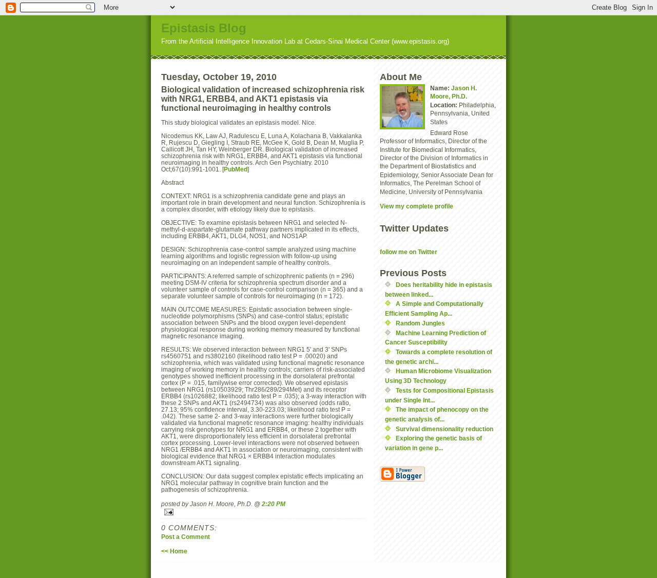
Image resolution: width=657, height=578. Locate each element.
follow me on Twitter (408, 251)
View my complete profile (416, 206)
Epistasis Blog (203, 28)
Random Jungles (420, 323)
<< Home (174, 551)
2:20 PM (273, 503)
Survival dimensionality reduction (444, 429)
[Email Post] (263, 512)
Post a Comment (185, 536)
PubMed (235, 169)
